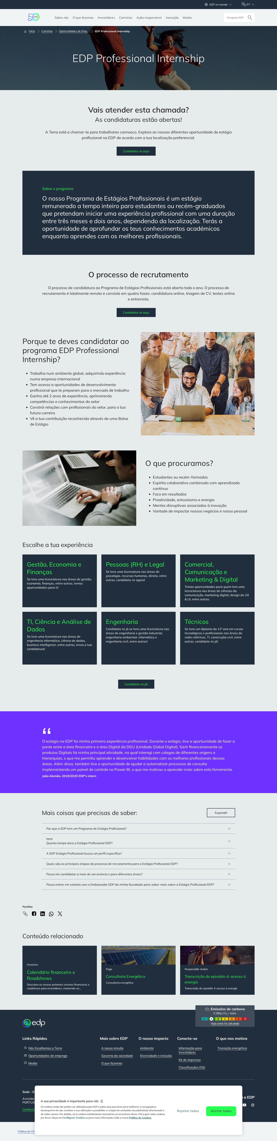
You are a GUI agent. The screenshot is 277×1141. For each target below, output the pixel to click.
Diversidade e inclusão (156, 1056)
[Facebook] (34, 913)
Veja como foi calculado (225, 1023)
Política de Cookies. (140, 1117)
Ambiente (147, 1048)
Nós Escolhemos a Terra (45, 1048)
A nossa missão (112, 1048)
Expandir (221, 813)
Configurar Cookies (73, 1117)
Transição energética (232, 1048)
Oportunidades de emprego (47, 1056)
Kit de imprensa (190, 1060)
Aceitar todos (221, 1111)
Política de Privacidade (31, 1131)
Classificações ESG (192, 1067)
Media (32, 1063)
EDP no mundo (218, 4)
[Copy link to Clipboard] (25, 913)
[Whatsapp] (51, 914)
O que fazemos (111, 1063)
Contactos (29, 1109)
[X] (60, 913)
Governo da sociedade (117, 1056)
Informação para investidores (190, 1050)
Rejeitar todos (188, 1111)
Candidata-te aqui (136, 151)
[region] (139, 1110)
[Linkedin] (42, 913)
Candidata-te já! (136, 684)
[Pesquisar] (250, 17)
